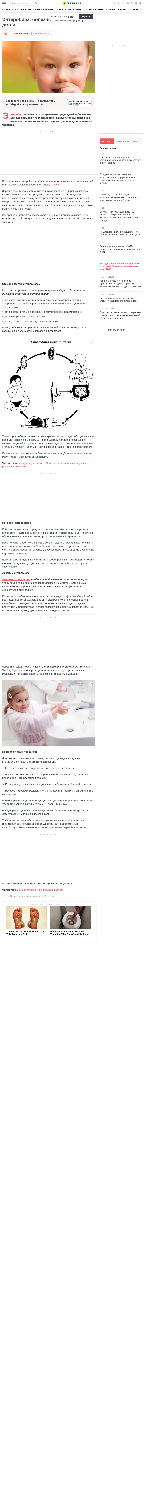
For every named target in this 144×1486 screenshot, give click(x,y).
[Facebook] (114, 3)
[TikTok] (140, 3)
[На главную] (72, 3)
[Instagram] (136, 3)
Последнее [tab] (106, 141)
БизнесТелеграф (117, 9)
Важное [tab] (136, 141)
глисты (58, 184)
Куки (70, 16)
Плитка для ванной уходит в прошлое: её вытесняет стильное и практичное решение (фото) (119, 197)
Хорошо (86, 16)
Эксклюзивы (96, 9)
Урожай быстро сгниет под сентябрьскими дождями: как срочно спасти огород (120, 160)
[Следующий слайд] (141, 9)
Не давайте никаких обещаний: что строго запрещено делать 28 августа (120, 233)
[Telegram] (123, 3)
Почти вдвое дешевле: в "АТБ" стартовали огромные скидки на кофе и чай (120, 249)
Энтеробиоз (17, 114)
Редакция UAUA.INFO (22, 33)
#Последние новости (20, 896)
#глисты (38, 896)
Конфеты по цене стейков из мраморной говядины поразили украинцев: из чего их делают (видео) (120, 283)
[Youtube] (128, 3)
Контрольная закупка (71, 9)
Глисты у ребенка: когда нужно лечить (41, 889)
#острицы (49, 896)
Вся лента (105, 148)
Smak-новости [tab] (122, 141)
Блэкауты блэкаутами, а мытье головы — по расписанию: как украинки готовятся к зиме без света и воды (120, 216)
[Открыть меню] (4, 3)
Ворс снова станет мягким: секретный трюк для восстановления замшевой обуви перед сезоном (120, 315)
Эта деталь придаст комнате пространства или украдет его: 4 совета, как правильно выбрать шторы (117, 178)
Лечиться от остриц (16, 579)
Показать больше (116, 330)
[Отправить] (36, 3)
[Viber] (118, 3)
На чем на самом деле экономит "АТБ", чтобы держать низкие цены (119, 299)
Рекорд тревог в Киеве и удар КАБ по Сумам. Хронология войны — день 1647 (120, 266)
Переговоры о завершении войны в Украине (29, 9)
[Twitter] (132, 3)
